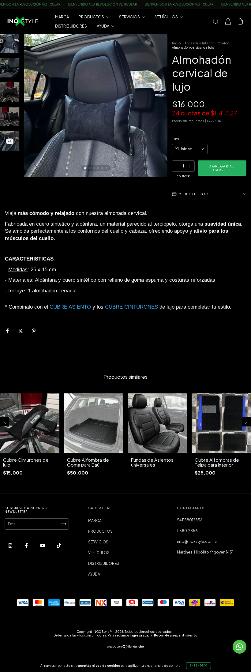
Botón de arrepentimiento (175, 635)
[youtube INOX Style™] (43, 545)
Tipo (175, 139)
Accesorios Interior (199, 43)
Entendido (198, 665)
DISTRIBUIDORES (71, 26)
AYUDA (103, 26)
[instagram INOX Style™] (10, 545)
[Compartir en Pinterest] (33, 331)
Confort (224, 43)
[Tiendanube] (126, 647)
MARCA (62, 16)
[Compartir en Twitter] (21, 331)
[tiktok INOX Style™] (58, 545)
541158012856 (190, 520)
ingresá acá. (139, 635)
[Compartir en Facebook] (7, 331)
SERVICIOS (129, 16)
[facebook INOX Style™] (26, 545)
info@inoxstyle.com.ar (197, 541)
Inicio (176, 43)
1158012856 (187, 530)
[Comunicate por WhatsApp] (239, 647)
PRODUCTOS (92, 16)
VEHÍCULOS (166, 16)
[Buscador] (216, 22)
